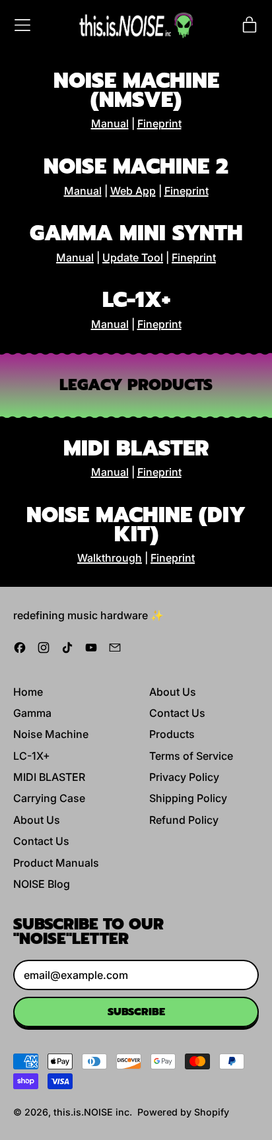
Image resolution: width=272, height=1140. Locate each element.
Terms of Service (191, 755)
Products (172, 734)
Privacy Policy (184, 777)
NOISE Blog (41, 883)
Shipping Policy (188, 798)
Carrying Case (49, 798)
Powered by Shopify (183, 1112)
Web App (133, 190)
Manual (110, 123)
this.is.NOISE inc (91, 1112)
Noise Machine (50, 734)
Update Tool (132, 257)
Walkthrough (109, 557)
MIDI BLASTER (49, 777)
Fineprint (159, 123)
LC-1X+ (31, 755)
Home (28, 691)
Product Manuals (56, 862)
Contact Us (41, 841)
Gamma (32, 713)
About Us (36, 819)
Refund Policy (184, 819)
